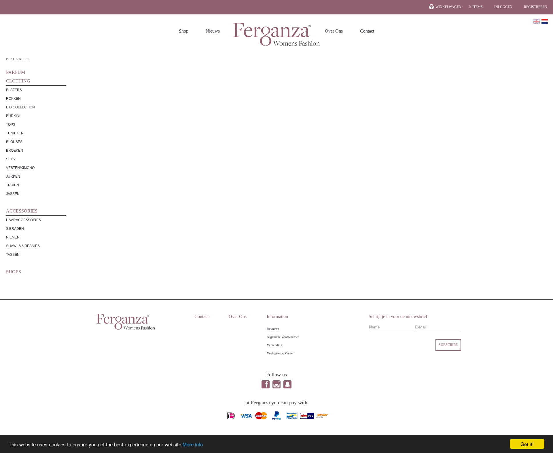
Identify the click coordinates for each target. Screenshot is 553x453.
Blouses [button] (14, 142)
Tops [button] (10, 125)
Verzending (274, 345)
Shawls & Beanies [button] (23, 246)
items (476, 7)
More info (193, 444)
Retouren (273, 329)
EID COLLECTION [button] (20, 107)
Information (277, 316)
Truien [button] (12, 185)
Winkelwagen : (449, 7)
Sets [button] (10, 159)
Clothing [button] (18, 80)
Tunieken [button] (15, 133)
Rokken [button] (13, 99)
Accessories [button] (21, 210)
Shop (183, 31)
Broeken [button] (14, 151)
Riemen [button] (13, 237)
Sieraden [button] (15, 229)
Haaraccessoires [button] (23, 220)
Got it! (527, 444)
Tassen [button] (13, 255)
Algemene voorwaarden (283, 337)
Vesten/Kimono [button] (20, 168)
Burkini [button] (13, 116)
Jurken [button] (13, 176)
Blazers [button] (14, 90)
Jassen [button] (13, 194)
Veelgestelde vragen (280, 353)
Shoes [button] (13, 271)
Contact (367, 31)
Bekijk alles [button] (17, 59)
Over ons (334, 31)
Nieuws (213, 31)
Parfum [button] (15, 72)
